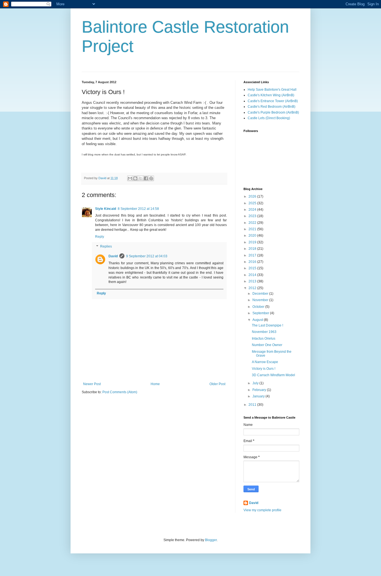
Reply (99, 237)
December (260, 294)
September (261, 313)
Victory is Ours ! (263, 369)
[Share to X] (140, 178)
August (258, 320)
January (259, 396)
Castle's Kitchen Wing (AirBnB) (271, 95)
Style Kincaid (105, 209)
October (258, 307)
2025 (253, 203)
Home (155, 384)
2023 (253, 216)
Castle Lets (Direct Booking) (269, 118)
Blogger (211, 540)
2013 (253, 281)
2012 (253, 288)
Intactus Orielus (263, 338)
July (255, 383)
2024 (253, 210)
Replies (106, 247)
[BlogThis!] (135, 178)
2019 (253, 242)
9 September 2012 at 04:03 (146, 256)
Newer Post (92, 384)
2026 (253, 196)
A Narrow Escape (265, 362)
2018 (253, 249)
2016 (253, 262)
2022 (253, 223)
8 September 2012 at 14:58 (138, 209)
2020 (253, 235)
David (113, 256)
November (260, 300)
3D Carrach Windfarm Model (273, 375)
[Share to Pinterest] (151, 178)
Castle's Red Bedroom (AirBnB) (271, 107)
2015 (253, 268)
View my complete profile (262, 510)
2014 (253, 275)
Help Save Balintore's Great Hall (272, 90)
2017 (253, 255)
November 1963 (264, 332)
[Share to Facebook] (146, 178)
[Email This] (130, 178)
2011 (253, 405)
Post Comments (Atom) (119, 392)
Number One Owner (267, 345)
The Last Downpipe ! (267, 325)
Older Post (217, 384)
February (259, 390)
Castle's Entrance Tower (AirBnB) (273, 101)
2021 (253, 229)
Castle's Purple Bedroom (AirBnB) (273, 112)
